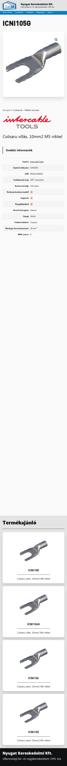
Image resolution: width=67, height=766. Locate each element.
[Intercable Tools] (27, 122)
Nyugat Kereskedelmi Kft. (37, 4)
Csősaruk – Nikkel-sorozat (26, 110)
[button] (56, 40)
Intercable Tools (37, 161)
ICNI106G (33, 624)
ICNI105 (33, 732)
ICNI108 (33, 570)
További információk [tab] (19, 150)
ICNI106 (33, 678)
